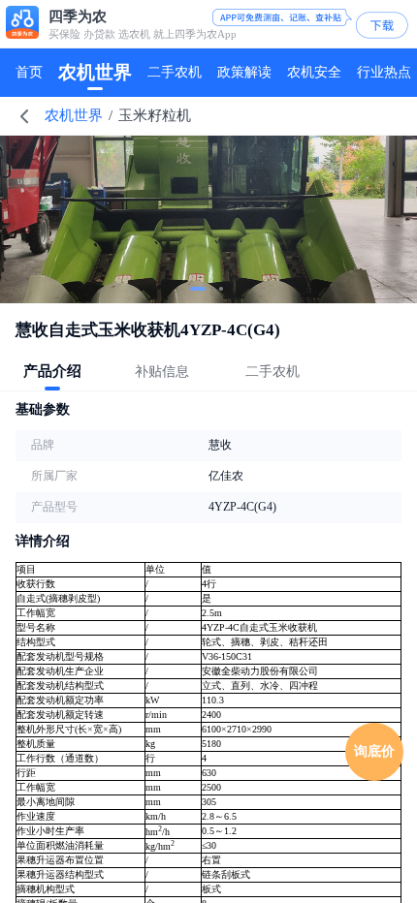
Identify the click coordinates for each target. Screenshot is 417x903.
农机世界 (74, 115)
